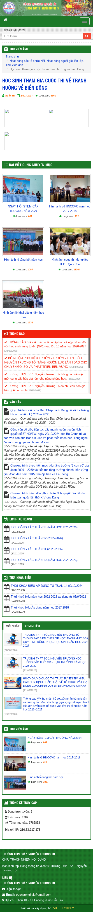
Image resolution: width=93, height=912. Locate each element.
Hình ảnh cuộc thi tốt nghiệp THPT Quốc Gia (69, 262)
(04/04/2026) (76, 367)
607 (30, 216)
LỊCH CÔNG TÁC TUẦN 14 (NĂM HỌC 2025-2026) (44, 527)
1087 (30, 269)
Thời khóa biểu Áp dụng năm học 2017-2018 (40, 607)
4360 (53, 95)
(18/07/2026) (11, 714)
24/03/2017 (27, 95)
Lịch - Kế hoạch (20, 519)
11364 (77, 269)
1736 (30, 322)
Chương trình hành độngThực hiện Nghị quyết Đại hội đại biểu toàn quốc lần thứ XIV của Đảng (47, 495)
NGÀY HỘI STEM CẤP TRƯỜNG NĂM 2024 (23, 209)
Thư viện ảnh (14, 65)
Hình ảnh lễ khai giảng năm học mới (23, 315)
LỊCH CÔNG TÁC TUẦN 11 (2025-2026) (37, 549)
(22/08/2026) (11, 650)
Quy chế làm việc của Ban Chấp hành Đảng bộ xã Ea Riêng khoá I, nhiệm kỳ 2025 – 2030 (49, 412)
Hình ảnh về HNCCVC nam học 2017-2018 (69, 209)
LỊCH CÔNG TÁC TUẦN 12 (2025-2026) (37, 538)
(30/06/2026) (11, 350)
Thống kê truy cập (23, 803)
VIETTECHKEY (63, 908)
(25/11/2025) (34, 390)
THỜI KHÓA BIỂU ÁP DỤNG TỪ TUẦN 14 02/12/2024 (47, 585)
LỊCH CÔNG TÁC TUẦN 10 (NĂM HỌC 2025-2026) (44, 560)
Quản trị (10, 95)
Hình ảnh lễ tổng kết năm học (23, 259)
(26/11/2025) (74, 378)
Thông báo (17, 334)
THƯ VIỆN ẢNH (18, 49)
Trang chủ (12, 56)
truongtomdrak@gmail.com (33, 894)
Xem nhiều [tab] (32, 626)
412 (77, 216)
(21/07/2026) (30, 690)
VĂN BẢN (15, 402)
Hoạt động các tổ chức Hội (27, 61)
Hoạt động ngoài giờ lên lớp (65, 61)
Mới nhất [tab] (12, 626)
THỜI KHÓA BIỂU (20, 578)
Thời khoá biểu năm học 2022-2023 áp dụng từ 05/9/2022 (48, 596)
